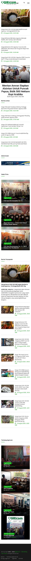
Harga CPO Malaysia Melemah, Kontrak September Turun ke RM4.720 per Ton (12, 125)
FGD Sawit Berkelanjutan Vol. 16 (13, 201)
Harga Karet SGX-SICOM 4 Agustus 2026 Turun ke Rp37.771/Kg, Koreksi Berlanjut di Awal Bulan (15, 58)
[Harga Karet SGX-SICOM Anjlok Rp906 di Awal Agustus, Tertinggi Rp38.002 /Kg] (15, 18)
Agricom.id (8, 198)
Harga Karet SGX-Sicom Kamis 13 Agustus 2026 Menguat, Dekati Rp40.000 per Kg (22, 419)
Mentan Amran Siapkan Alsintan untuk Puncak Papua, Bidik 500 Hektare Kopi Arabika (15, 90)
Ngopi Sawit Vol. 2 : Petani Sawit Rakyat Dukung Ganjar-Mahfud (15, 223)
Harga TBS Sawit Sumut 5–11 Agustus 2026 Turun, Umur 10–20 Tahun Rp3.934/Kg (22, 357)
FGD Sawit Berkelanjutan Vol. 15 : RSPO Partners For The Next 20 (15, 247)
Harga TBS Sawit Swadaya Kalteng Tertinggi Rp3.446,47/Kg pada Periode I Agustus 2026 (13, 107)
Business (12, 466)
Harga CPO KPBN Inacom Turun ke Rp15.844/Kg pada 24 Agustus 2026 (14, 134)
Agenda (14, 558)
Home (2, 557)
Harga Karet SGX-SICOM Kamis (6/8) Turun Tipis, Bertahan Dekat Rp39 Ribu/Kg (22, 388)
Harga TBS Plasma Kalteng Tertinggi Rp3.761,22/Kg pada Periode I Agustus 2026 (15, 116)
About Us (7, 465)
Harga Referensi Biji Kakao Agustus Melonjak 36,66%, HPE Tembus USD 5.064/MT (13, 39)
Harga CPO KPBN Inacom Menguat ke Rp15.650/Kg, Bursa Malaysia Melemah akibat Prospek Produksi (22, 372)
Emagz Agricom (9, 534)
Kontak (21, 558)
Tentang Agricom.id (12, 557)
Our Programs (8, 488)
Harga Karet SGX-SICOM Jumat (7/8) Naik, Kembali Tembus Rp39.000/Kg (22, 403)
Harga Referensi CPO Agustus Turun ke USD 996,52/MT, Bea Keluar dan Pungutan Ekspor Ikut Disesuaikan (15, 48)
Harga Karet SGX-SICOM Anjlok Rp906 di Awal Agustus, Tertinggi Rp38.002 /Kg (14, 30)
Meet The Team (9, 512)
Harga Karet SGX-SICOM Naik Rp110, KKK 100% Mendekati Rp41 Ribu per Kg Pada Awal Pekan (14, 143)
